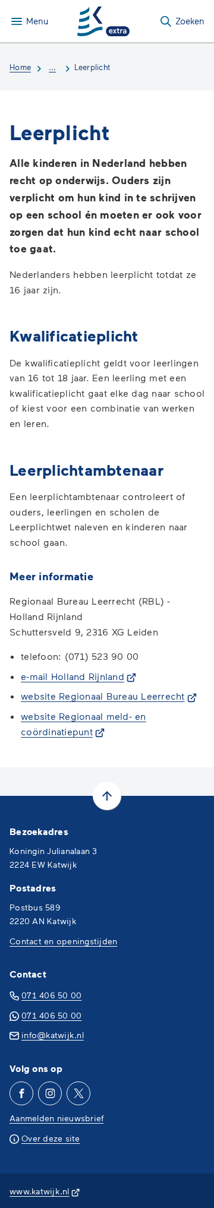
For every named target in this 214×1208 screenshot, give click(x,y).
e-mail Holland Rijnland (78, 676)
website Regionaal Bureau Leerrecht (109, 695)
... (52, 67)
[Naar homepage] (103, 21)
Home (20, 67)
